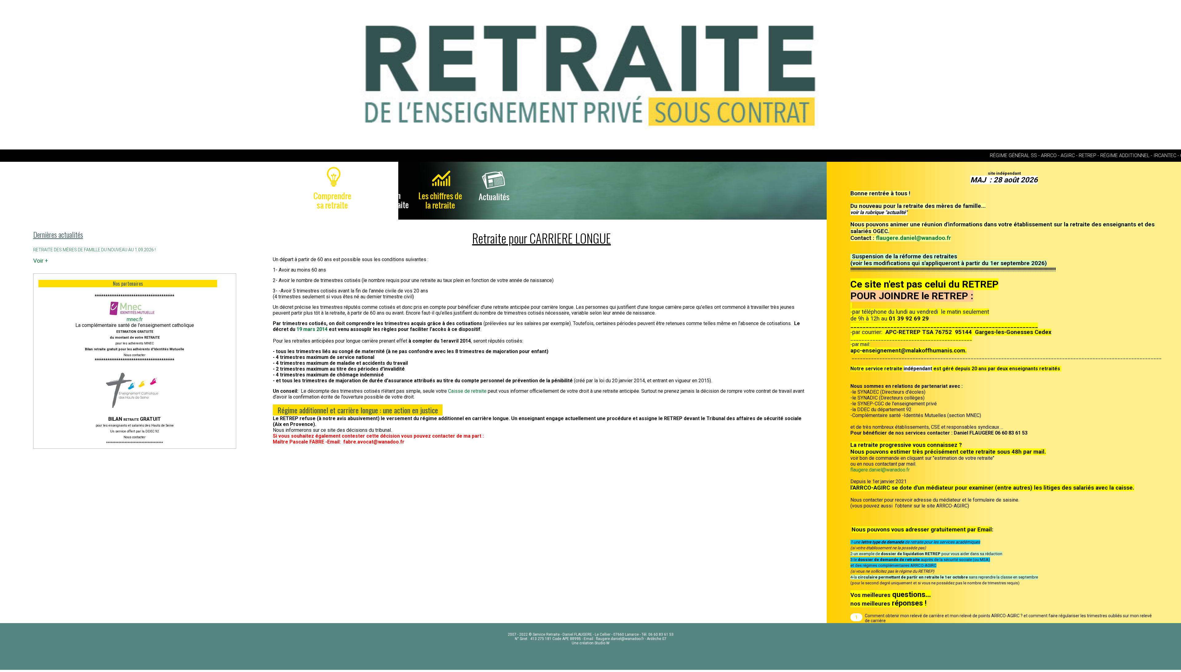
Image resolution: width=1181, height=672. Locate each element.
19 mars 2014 (312, 329)
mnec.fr (135, 319)
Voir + (40, 260)
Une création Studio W (591, 643)
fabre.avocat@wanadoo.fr (373, 442)
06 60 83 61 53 (661, 634)
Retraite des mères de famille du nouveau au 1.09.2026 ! (94, 249)
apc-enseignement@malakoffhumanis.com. (908, 350)
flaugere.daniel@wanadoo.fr (913, 238)
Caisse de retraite (467, 391)
